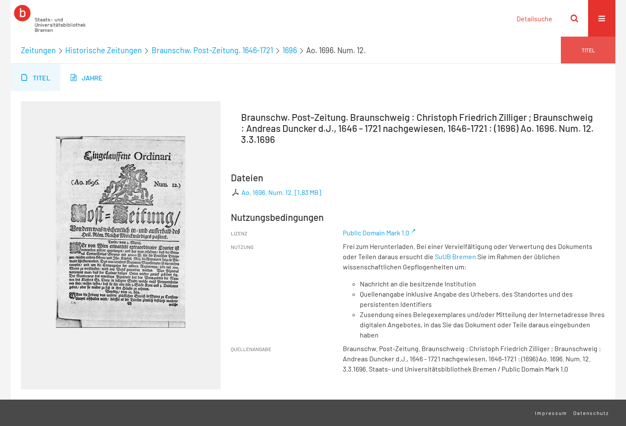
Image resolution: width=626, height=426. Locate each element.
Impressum (551, 413)
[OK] (574, 18)
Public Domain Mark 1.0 (376, 233)
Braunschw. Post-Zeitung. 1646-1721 (212, 50)
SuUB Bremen (455, 256)
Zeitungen (38, 50)
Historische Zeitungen (103, 50)
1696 (289, 50)
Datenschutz (591, 413)
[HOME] (49, 18)
